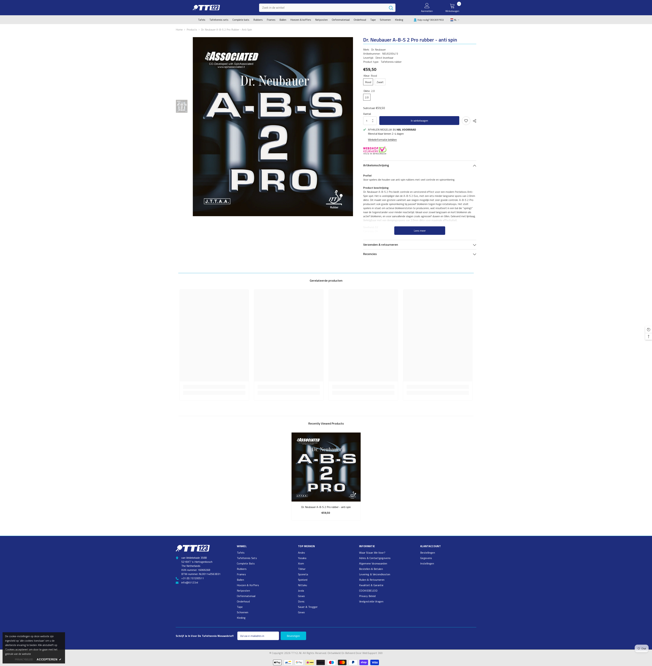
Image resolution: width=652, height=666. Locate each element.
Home (179, 29)
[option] (273, 126)
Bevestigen (293, 636)
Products (192, 29)
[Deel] (473, 121)
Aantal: (367, 114)
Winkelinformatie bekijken (382, 140)
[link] (429, 19)
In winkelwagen (419, 121)
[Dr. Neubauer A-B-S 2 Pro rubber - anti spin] (326, 467)
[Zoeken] (327, 8)
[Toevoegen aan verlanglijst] (466, 120)
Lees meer (420, 231)
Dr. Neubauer (378, 49)
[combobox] (323, 8)
